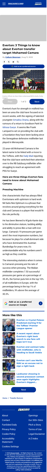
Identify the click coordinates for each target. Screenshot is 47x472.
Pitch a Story (34, 424)
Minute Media (14, 453)
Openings (33, 415)
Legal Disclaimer (36, 434)
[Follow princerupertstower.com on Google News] (40, 303)
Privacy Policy (9, 429)
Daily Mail (28, 156)
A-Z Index (33, 438)
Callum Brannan (12, 57)
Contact (6, 420)
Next (37, 101)
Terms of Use (35, 429)
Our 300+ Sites (35, 420)
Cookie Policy (8, 434)
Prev (10, 101)
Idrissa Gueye (9, 127)
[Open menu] (4, 3)
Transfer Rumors (16, 398)
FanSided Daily (9, 424)
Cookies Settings (10, 446)
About (5, 415)
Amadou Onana (21, 119)
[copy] (18, 62)
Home (5, 398)
